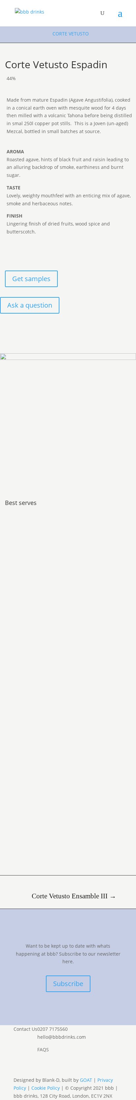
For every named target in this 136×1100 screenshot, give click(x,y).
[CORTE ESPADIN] (68, 358)
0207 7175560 (52, 1029)
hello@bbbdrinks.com (61, 1037)
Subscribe (68, 983)
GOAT (86, 1080)
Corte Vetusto (70, 33)
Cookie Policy (45, 1088)
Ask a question (29, 305)
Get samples (31, 278)
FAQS (43, 1049)
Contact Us (25, 1029)
